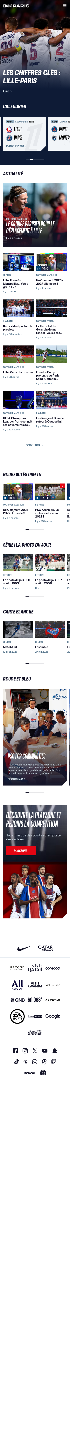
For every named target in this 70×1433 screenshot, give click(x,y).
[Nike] (24, 948)
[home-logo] (16, 5)
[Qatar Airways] (45, 948)
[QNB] (17, 1000)
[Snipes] (35, 1000)
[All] (17, 984)
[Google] (53, 1016)
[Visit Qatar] (35, 968)
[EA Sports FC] (17, 1016)
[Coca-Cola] (35, 1032)
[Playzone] (21, 850)
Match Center (15, 145)
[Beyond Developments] (17, 968)
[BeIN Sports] (35, 1016)
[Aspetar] (53, 1000)
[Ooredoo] (53, 968)
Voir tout (33, 445)
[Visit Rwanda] (35, 984)
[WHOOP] (53, 984)
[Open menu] (64, 5)
